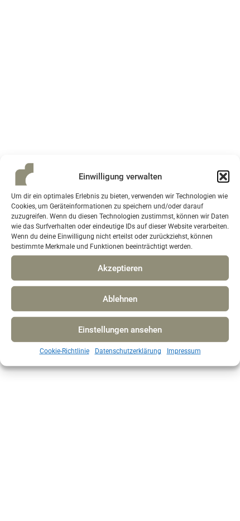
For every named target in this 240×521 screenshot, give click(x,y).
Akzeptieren (120, 268)
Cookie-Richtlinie (64, 351)
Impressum (184, 351)
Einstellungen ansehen (120, 330)
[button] (223, 176)
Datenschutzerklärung (128, 351)
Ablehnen (120, 299)
